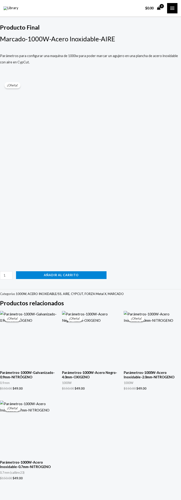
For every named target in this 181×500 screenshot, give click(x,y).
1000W (21, 294)
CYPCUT (77, 294)
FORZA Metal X (95, 294)
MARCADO (116, 294)
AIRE (66, 294)
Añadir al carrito (61, 275)
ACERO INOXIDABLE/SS (45, 294)
